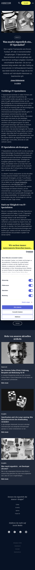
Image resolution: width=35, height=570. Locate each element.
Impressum (17, 546)
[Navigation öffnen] (33, 3)
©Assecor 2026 (17, 543)
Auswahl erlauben (17, 312)
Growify (17, 507)
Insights (17, 37)
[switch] (30, 285)
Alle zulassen (17, 307)
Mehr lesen (4, 383)
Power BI (17, 513)
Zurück (18, 323)
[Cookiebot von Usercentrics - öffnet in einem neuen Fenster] (26, 252)
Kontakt (26, 3)
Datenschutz (17, 552)
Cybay (17, 504)
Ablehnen (17, 316)
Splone (17, 510)
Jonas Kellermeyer (17, 80)
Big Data (17, 184)
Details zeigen (26, 302)
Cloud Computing (21, 182)
